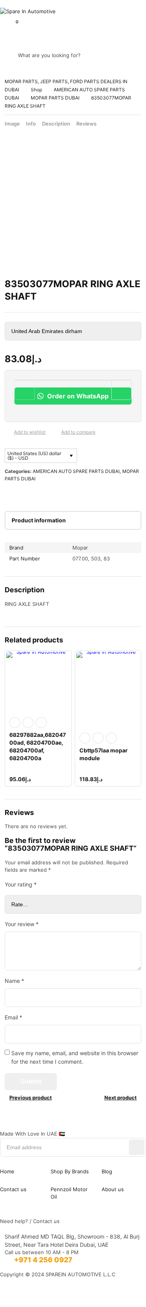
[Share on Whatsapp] (60, 494)
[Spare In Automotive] (73, 12)
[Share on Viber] (72, 494)
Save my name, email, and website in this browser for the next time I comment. (74, 1057)
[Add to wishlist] (8, 432)
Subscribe (136, 1147)
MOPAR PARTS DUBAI (55, 98)
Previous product (30, 1097)
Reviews (86, 123)
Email (13, 1017)
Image (12, 123)
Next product (120, 1097)
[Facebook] (5, 1124)
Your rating (21, 884)
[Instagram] (39, 1124)
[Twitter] (106, 1124)
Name (14, 980)
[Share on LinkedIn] (47, 494)
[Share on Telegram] (84, 494)
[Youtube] (140, 1124)
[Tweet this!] (22, 494)
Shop (36, 89)
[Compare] (55, 432)
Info (31, 123)
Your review (22, 924)
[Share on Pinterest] (35, 494)
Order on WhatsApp (77, 396)
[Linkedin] (73, 1124)
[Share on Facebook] (10, 494)
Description (56, 123)
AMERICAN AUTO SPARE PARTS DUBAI (76, 471)
